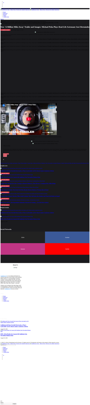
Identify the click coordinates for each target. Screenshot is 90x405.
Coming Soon (6, 16)
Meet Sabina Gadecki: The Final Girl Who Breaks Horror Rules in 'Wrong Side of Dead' (25, 190)
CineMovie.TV (4, 276)
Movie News (5, 173)
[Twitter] (3, 2)
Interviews (5, 13)
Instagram (23, 249)
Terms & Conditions (7, 308)
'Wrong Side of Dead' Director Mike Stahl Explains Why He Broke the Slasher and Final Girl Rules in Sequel (30, 196)
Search (2, 344)
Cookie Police (6, 311)
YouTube (67, 249)
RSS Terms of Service (7, 309)
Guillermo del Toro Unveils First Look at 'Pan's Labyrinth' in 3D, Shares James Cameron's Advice (27, 171)
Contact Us (5, 314)
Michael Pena (6, 153)
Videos (4, 15)
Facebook (67, 237)
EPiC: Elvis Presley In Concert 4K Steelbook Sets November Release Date (20, 177)
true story (5, 155)
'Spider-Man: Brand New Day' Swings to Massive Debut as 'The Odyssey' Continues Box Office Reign (28, 183)
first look (5, 156)
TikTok (22, 237)
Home (4, 12)
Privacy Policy (6, 310)
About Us (5, 312)
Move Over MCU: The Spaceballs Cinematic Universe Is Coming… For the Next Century (25, 202)
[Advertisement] (40, 71)
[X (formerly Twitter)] (3, 159)
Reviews (5, 14)
